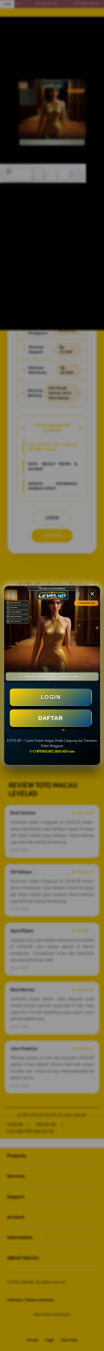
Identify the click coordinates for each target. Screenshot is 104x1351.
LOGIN (51, 697)
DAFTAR (50, 718)
